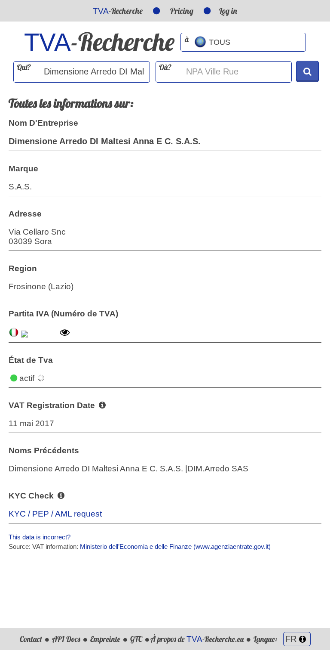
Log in (228, 11)
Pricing (181, 11)
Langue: (266, 639)
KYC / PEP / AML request (55, 513)
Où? (165, 67)
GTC (136, 639)
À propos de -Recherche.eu (197, 639)
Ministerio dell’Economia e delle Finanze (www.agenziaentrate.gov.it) (175, 546)
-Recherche (118, 11)
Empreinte (105, 639)
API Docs (66, 639)
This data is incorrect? (39, 537)
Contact (31, 639)
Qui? (24, 67)
